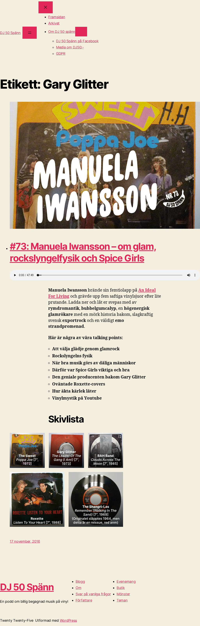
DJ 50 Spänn (10, 33)
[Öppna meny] (29, 33)
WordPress (68, 620)
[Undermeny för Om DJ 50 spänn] (81, 31)
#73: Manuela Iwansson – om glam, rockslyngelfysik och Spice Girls (83, 252)
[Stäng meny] (45, 7)
